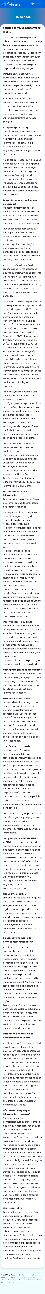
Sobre (26, 1277)
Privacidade (7, 1280)
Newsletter (18, 1280)
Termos (33, 1277)
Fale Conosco (29, 1280)
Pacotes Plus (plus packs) (12, 1277)
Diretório (15, 1282)
